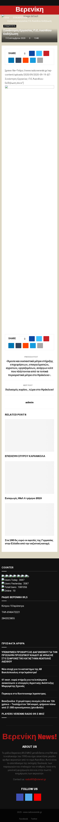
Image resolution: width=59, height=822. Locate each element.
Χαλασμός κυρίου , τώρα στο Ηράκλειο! (29, 389)
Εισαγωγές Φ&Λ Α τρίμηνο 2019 (23, 498)
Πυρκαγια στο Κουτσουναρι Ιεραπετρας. (24, 693)
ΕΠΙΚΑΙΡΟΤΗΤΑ (9, 26)
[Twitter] (28, 797)
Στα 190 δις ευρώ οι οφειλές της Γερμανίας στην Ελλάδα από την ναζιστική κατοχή (29, 542)
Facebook (23, 819)
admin (29, 402)
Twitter (34, 819)
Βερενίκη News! (30, 14)
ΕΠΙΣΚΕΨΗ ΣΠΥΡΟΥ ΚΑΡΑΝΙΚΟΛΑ (25, 456)
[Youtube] (37, 797)
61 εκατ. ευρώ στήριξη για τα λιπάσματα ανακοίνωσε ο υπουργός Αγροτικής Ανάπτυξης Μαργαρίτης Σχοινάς (28, 682)
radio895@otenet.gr (35, 779)
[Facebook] (19, 797)
